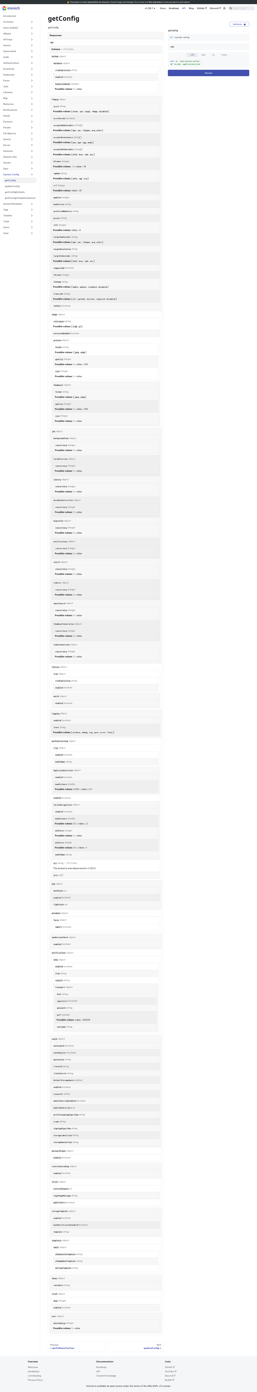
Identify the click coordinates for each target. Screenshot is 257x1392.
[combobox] (241, 8)
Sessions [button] (8, 151)
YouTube (169, 1371)
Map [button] (5, 98)
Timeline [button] (7, 215)
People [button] (7, 127)
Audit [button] (6, 57)
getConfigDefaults (15, 192)
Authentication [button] (11, 63)
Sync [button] (5, 168)
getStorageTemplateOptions (20, 198)
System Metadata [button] (12, 203)
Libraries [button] (8, 92)
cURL (192, 55)
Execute (208, 73)
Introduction (9, 16)
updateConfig (12, 186)
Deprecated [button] (9, 51)
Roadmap (174, 8)
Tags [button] (5, 209)
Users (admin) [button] (10, 27)
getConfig (10, 180)
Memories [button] (8, 104)
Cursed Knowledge (106, 1375)
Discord (214, 8)
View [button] (6, 233)
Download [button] (8, 68)
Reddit (168, 1380)
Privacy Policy (35, 1380)
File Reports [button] (9, 133)
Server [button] (6, 145)
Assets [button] (7, 45)
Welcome (33, 1367)
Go (213, 55)
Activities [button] (8, 22)
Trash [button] (6, 221)
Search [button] (7, 139)
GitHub (200, 8)
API (184, 8)
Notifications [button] (10, 110)
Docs (163, 8)
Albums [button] (7, 33)
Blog (191, 8)
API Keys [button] (7, 39)
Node (203, 55)
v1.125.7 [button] (149, 8)
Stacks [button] (7, 162)
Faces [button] (6, 80)
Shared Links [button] (10, 157)
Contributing (34, 1375)
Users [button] (6, 227)
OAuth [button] (6, 115)
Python (224, 55)
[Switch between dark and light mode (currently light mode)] (224, 8)
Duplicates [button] (9, 74)
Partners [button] (8, 121)
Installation (33, 1371)
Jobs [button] (5, 86)
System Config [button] (11, 174)
